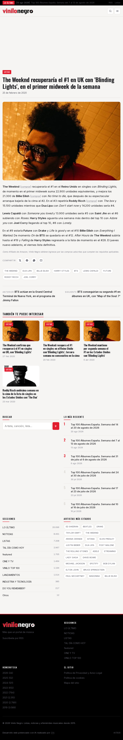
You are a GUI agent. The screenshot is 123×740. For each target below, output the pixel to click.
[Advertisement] (61, 40)
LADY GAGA (72, 557)
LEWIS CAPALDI (90, 271)
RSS (111, 2)
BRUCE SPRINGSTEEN (93, 570)
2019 (9, 707)
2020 (9, 702)
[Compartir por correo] (41, 260)
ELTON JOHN (72, 570)
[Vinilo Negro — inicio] (18, 11)
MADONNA (94, 576)
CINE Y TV (69, 653)
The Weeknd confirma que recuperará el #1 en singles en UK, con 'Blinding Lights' (17, 348)
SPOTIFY (94, 563)
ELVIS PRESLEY (107, 539)
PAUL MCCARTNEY (75, 576)
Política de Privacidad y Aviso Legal (83, 673)
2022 (9, 692)
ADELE (96, 551)
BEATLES (87, 526)
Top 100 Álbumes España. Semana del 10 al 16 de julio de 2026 (94, 506)
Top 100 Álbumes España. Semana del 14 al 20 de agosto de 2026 (94, 426)
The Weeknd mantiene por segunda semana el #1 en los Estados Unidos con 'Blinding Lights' (97, 350)
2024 (8, 682)
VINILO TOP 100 (72, 658)
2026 (8, 673)
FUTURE (107, 271)
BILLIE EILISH (43, 271)
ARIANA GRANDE (74, 539)
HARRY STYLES (61, 271)
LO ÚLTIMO (70, 628)
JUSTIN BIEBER (73, 545)
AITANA (91, 539)
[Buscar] (110, 11)
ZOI (52, 733)
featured (68, 648)
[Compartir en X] (20, 260)
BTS (76, 271)
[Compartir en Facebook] (27, 260)
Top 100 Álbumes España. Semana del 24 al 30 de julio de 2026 (95, 474)
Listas (117, 2)
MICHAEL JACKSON (75, 563)
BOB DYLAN (109, 563)
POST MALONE (106, 545)
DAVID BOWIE (89, 557)
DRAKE (100, 526)
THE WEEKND (10, 271)
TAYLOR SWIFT (73, 533)
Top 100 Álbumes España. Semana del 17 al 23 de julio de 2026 (94, 490)
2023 (8, 687)
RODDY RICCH (11, 277)
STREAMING (110, 551)
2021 (9, 697)
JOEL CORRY (30, 277)
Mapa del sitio (71, 682)
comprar (25, 186)
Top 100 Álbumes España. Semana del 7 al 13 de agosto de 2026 (95, 442)
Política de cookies (74, 677)
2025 (8, 677)
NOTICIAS (69, 633)
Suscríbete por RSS (13, 638)
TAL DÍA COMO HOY (75, 643)
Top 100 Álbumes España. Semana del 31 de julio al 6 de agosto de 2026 (94, 458)
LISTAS (7, 72)
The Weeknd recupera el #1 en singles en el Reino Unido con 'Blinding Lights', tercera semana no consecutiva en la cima (61, 350)
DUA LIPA (27, 271)
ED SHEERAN (72, 526)
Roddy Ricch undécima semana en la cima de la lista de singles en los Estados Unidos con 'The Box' (20, 393)
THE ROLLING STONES (77, 551)
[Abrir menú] (117, 11)
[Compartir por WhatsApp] (34, 260)
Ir (56, 426)
